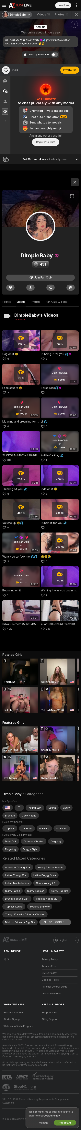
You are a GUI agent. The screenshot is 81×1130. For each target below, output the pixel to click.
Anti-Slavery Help (52, 993)
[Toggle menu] (4, 5)
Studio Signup (12, 1019)
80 (9, 460)
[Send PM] (70, 288)
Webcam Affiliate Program (18, 1026)
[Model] (75, 182)
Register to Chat (45, 142)
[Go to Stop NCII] (25, 1087)
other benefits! (52, 135)
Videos (43, 14)
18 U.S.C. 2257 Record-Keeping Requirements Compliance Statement (35, 1101)
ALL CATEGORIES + (55, 922)
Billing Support (50, 1019)
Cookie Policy (51, 1115)
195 (9, 628)
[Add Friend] (50, 288)
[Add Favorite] (6, 70)
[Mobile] (19, 808)
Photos (61, 14)
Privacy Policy (50, 959)
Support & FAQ (50, 1012)
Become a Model (13, 1012)
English (63, 940)
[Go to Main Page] (24, 5)
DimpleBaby (12, 794)
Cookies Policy (50, 980)
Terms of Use (49, 966)
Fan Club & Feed (56, 302)
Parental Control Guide (54, 986)
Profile (6, 302)
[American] (7, 808)
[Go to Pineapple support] (6, 1087)
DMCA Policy (49, 973)
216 (48, 628)
